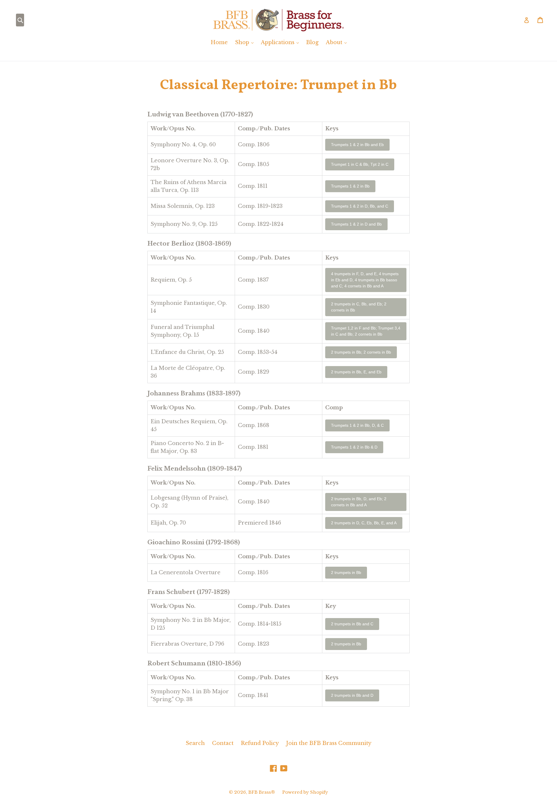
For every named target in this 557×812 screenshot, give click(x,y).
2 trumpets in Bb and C (352, 624)
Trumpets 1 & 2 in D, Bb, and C (359, 206)
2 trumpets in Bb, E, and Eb (356, 372)
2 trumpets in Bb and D (352, 695)
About (338, 42)
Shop (245, 42)
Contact (223, 743)
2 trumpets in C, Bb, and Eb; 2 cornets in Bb (358, 307)
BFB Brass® (261, 792)
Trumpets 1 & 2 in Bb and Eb (357, 144)
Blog (312, 42)
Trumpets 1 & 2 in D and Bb (356, 224)
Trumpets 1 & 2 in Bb (350, 186)
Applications (281, 42)
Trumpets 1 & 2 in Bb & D (354, 447)
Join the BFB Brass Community (328, 743)
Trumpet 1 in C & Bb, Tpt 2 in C (359, 164)
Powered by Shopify (305, 792)
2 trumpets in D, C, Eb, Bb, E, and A (364, 523)
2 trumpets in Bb (346, 572)
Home (219, 42)
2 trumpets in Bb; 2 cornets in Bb (361, 352)
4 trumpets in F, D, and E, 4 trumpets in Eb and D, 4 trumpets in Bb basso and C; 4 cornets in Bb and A (365, 279)
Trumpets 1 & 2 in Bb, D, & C (357, 425)
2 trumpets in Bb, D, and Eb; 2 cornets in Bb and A (358, 501)
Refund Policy (260, 743)
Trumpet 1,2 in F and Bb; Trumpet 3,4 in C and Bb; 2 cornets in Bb (365, 331)
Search (195, 743)
